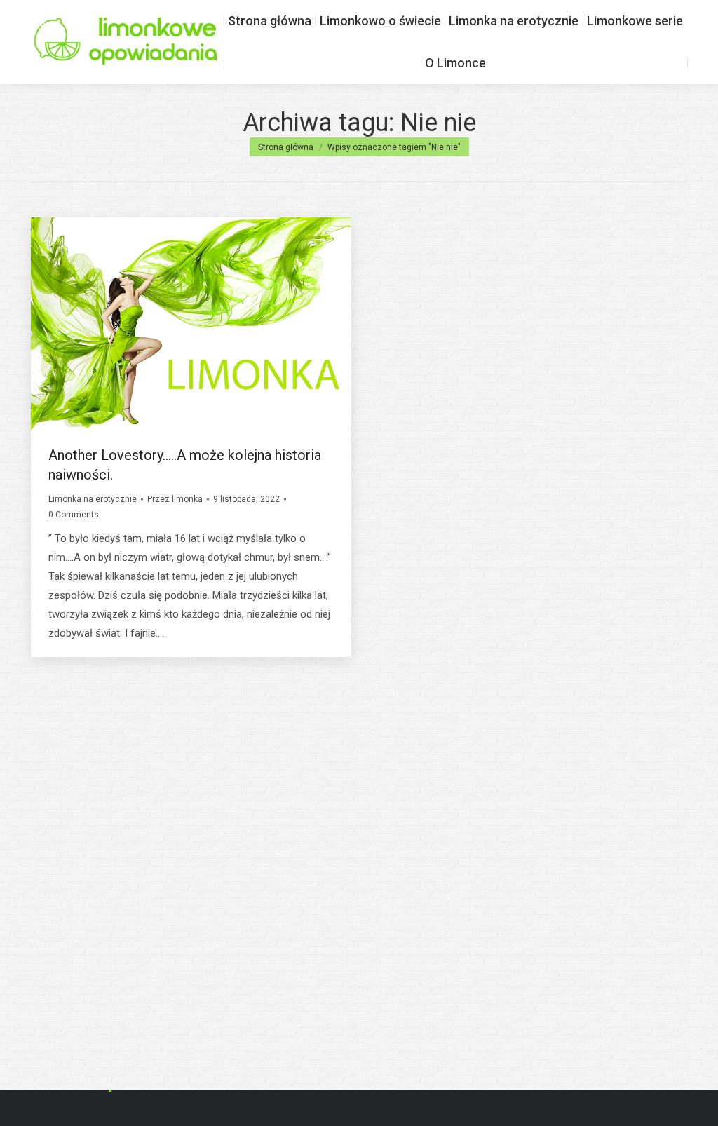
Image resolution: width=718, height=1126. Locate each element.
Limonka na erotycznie (92, 499)
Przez (175, 499)
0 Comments (73, 515)
